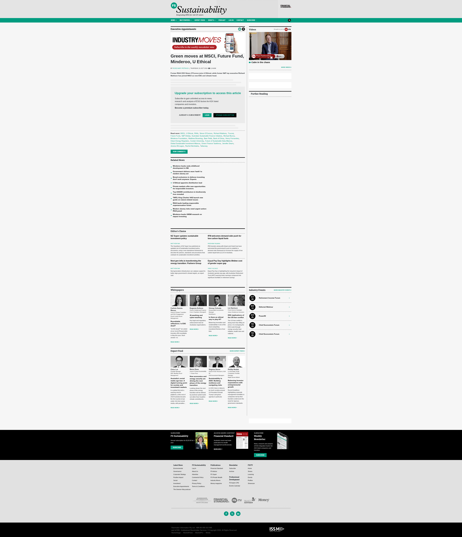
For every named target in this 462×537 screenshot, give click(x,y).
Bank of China (218, 138)
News (173, 20)
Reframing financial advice (265, 62)
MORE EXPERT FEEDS (237, 351)
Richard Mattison (220, 133)
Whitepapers (185, 20)
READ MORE (175, 342)
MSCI (182, 133)
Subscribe (251, 20)
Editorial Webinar (266, 307)
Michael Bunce (229, 136)
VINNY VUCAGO (213, 268)
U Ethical (189, 133)
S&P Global (186, 136)
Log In (231, 20)
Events (211, 20)
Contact (240, 20)
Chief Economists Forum (269, 325)
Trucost (231, 133)
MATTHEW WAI (175, 243)
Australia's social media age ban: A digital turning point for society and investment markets (179, 382)
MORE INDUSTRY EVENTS (282, 290)
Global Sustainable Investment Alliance (185, 143)
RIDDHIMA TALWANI (214, 243)
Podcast (222, 20)
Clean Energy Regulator (180, 141)
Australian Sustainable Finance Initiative (207, 136)
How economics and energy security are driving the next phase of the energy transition (198, 380)
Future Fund (175, 136)
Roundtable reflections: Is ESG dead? (178, 323)
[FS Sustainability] (199, 9)
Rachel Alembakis (192, 146)
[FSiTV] (288, 29)
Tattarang (203, 146)
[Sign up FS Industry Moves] (208, 43)
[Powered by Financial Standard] (286, 6)
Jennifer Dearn (228, 143)
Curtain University (197, 141)
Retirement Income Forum (269, 298)
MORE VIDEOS (285, 67)
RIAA (196, 133)
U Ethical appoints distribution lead (187, 183)
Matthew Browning (195, 138)
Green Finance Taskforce (211, 143)
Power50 (262, 316)
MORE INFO (217, 449)
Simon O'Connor (206, 133)
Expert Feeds (200, 20)
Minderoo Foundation (179, 138)
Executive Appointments (183, 29)
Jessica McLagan (177, 146)
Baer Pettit (208, 138)
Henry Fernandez (232, 138)
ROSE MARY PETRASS (181, 68)
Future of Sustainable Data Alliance (218, 141)
